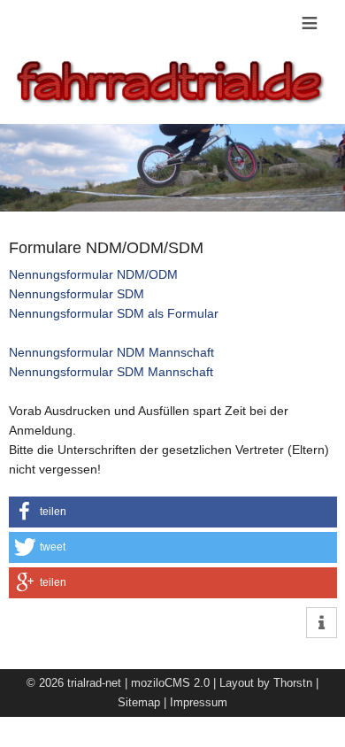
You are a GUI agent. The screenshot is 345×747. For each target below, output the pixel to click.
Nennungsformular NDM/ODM (93, 274)
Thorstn (292, 682)
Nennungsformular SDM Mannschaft (111, 372)
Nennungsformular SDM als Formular (113, 313)
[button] (173, 512)
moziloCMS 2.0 (170, 682)
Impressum (198, 702)
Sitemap (139, 702)
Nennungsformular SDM (76, 294)
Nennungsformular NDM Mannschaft (111, 352)
